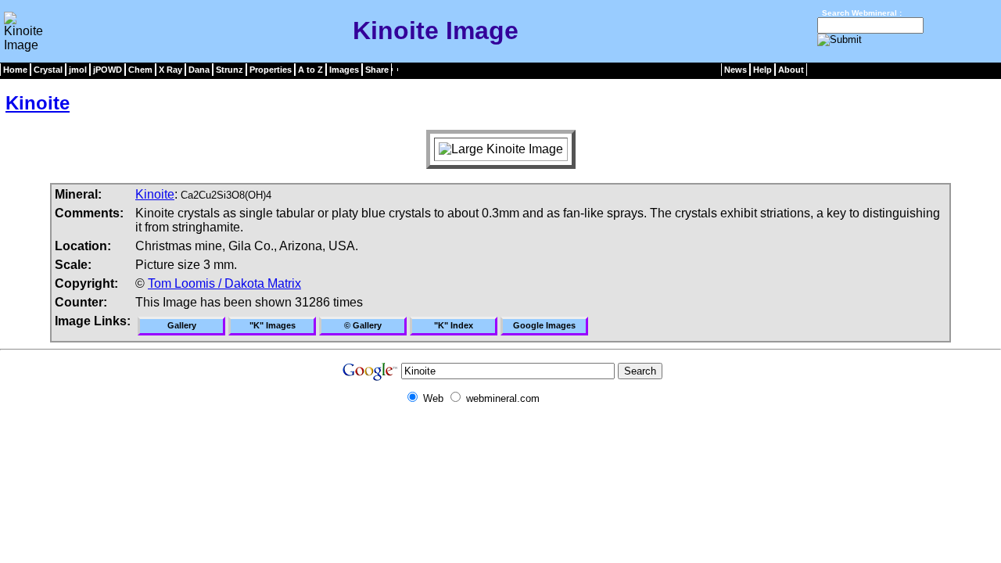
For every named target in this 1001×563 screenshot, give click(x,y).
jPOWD (107, 69)
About (791, 69)
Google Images (544, 325)
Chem (140, 69)
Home (15, 69)
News (735, 69)
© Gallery (363, 325)
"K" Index (453, 325)
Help (762, 69)
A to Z (310, 69)
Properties (270, 69)
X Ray (170, 69)
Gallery (181, 325)
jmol (78, 69)
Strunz (229, 69)
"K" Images (272, 325)
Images (344, 69)
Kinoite (37, 102)
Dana (199, 69)
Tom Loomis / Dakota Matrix (224, 283)
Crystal (48, 69)
